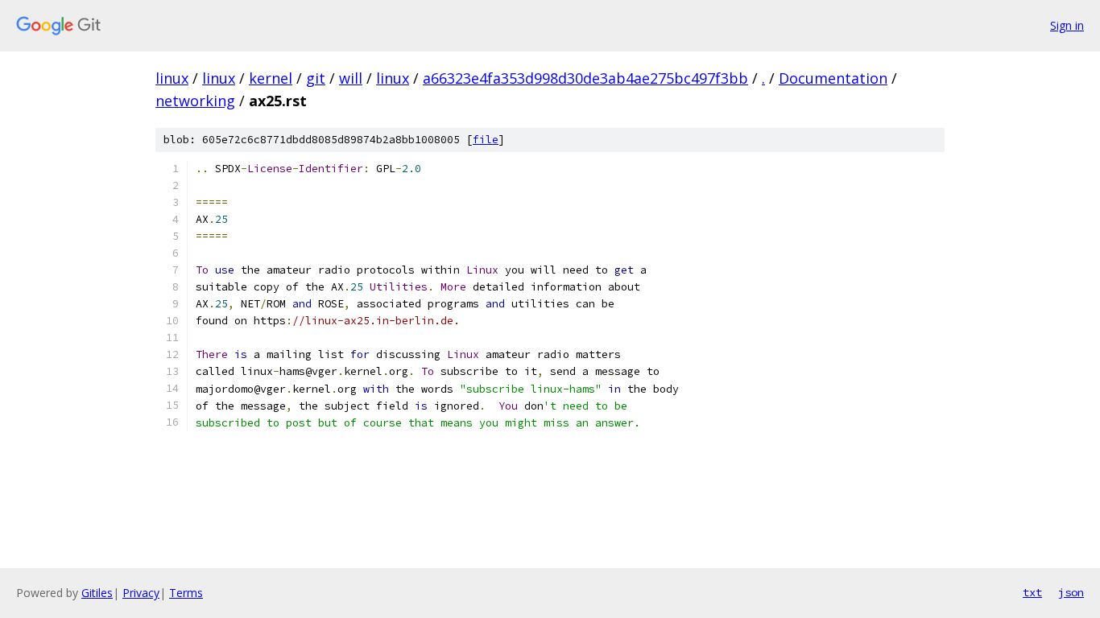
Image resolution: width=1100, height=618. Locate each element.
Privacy (140, 592)
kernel (270, 78)
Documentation (833, 78)
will (350, 78)
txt (1032, 592)
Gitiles (97, 592)
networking (195, 100)
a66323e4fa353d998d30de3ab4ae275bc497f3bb (585, 78)
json (1071, 592)
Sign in (1067, 25)
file (485, 139)
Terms (186, 592)
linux (171, 78)
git (315, 78)
